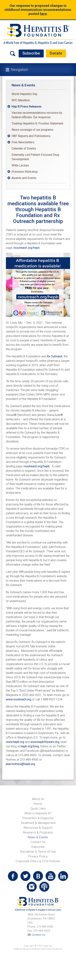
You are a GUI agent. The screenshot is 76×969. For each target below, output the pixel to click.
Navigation (19, 69)
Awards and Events (24, 178)
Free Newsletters (23, 142)
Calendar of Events (24, 148)
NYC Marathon (21, 100)
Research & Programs (38, 832)
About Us (38, 799)
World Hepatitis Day (24, 94)
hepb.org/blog (30, 746)
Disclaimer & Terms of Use (38, 851)
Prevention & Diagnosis (38, 818)
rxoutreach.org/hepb (26, 247)
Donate (56, 53)
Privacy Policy (38, 856)
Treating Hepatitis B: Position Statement (37, 123)
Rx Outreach (54, 356)
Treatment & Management (38, 823)
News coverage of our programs (32, 129)
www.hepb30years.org (44, 742)
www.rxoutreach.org (18, 699)
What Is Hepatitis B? (37, 813)
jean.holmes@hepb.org (20, 764)
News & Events (23, 85)
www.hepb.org (15, 742)
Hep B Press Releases (27, 106)
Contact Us (38, 842)
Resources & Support (38, 827)
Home (38, 804)
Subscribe (31, 53)
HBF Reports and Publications (31, 136)
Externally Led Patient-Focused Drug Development (35, 157)
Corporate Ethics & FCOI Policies (38, 861)
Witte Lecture (20, 165)
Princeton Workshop (25, 171)
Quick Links (38, 808)
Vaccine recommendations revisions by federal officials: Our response (37, 115)
